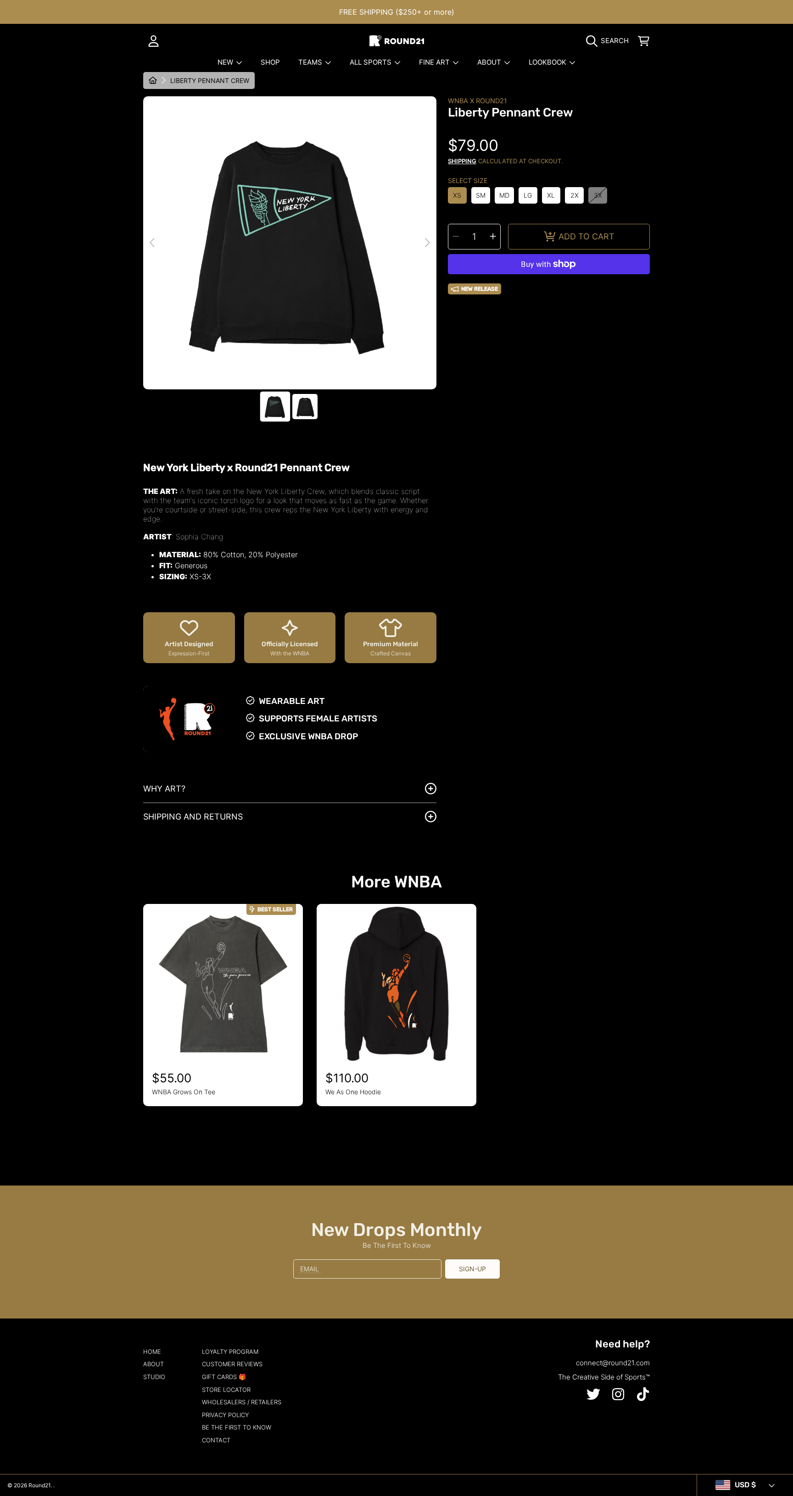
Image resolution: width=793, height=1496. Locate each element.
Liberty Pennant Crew (209, 80)
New (226, 62)
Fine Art (435, 62)
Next (426, 243)
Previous (152, 243)
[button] (609, 41)
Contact (216, 1440)
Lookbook (548, 62)
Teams (311, 62)
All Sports (371, 62)
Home (152, 1351)
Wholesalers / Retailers (241, 1402)
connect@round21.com (613, 1362)
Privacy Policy (225, 1414)
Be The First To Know (236, 1427)
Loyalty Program (230, 1351)
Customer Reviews (232, 1364)
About (490, 62)
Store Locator (226, 1389)
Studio (154, 1376)
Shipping (462, 161)
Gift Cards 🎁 (224, 1376)
